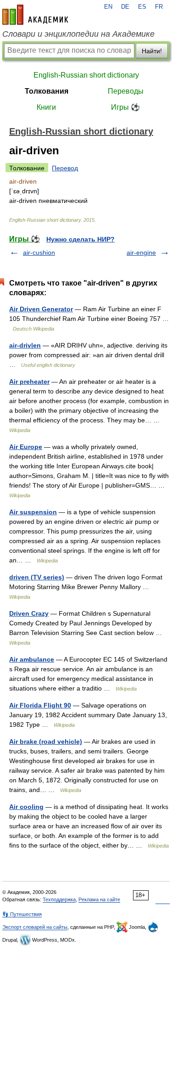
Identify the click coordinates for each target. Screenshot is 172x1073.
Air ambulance (31, 659)
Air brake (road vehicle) (45, 741)
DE (125, 7)
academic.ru (35, 15)
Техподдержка (59, 899)
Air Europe (25, 446)
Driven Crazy (29, 613)
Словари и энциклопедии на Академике (78, 34)
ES (142, 7)
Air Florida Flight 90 (40, 705)
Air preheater (29, 381)
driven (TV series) (36, 577)
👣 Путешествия (22, 914)
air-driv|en (25, 345)
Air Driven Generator (41, 309)
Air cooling (26, 806)
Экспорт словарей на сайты (34, 927)
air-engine (141, 252)
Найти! (152, 51)
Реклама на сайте (99, 899)
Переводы (126, 91)
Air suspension (33, 512)
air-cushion (39, 252)
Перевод (65, 168)
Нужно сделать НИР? (80, 239)
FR (159, 7)
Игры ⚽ (125, 107)
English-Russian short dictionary (86, 75)
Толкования (46, 91)
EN (108, 7)
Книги (46, 107)
